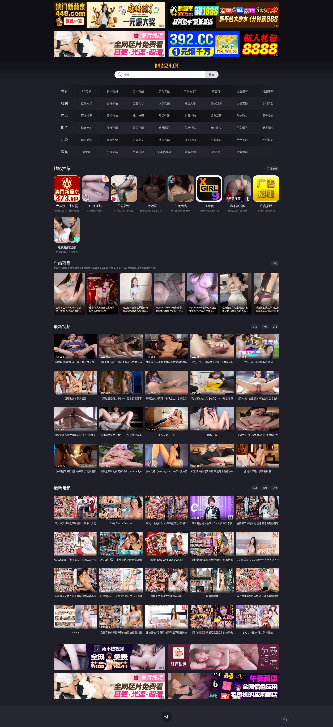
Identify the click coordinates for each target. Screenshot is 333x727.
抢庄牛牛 (268, 91)
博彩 (64, 91)
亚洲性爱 (86, 116)
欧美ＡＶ (138, 103)
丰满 (255, 488)
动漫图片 (164, 128)
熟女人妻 (190, 103)
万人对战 (138, 91)
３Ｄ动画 (164, 103)
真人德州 (112, 91)
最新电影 (62, 488)
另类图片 (268, 128)
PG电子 (86, 91)
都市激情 (86, 140)
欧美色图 (138, 128)
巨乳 (265, 326)
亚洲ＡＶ (86, 103)
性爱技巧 (268, 140)
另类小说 (216, 140)
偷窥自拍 (86, 128)
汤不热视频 (164, 152)
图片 (64, 127)
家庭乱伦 (112, 140)
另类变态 (268, 116)
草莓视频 (138, 152)
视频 (64, 103)
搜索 (211, 75)
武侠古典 (164, 140)
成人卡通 (138, 116)
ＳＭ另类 (268, 103)
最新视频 (62, 326)
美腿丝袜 (190, 128)
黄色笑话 (242, 140)
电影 (64, 115)
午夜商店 (112, 152)
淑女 (265, 488)
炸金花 (216, 91)
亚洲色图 (112, 128)
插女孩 (86, 152)
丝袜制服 (216, 103)
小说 (64, 139)
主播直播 (242, 103)
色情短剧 (242, 152)
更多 (275, 326)
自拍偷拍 (112, 103)
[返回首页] (285, 719)
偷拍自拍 (112, 116)
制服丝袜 (190, 116)
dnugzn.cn (166, 65)
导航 (64, 152)
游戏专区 (164, 91)
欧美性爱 (164, 116)
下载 (275, 263)
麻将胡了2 (190, 91)
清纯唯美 (216, 128)
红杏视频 (190, 152)
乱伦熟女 (242, 116)
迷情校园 (190, 140)
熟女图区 (242, 128)
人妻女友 (138, 140)
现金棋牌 (242, 91)
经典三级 (216, 116)
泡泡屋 (216, 152)
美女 (255, 326)
